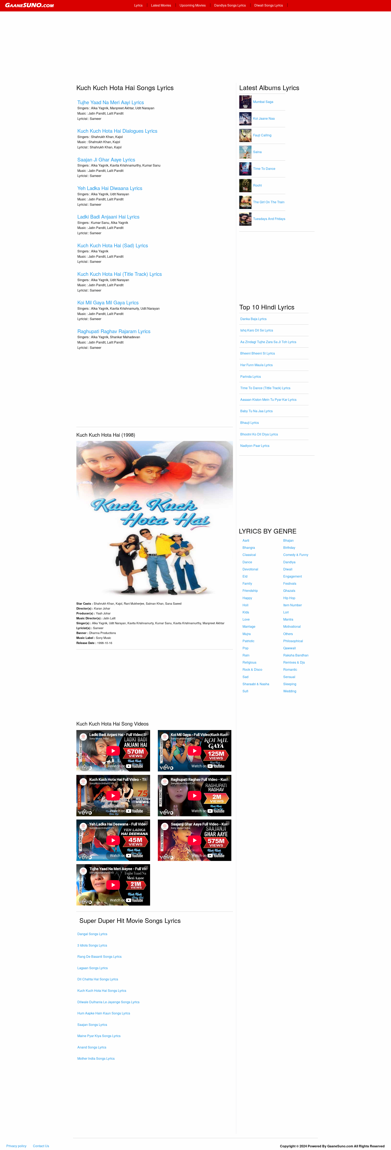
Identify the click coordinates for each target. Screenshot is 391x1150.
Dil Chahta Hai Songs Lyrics (97, 979)
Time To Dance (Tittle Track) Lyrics (265, 388)
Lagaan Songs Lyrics (92, 968)
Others (288, 633)
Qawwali (289, 648)
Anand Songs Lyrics (91, 1047)
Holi (245, 605)
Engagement (292, 576)
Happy (247, 597)
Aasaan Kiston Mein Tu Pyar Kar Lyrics (268, 399)
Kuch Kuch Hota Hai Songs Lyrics (101, 990)
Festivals (289, 583)
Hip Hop (289, 597)
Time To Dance (264, 168)
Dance (247, 562)
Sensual (289, 676)
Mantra (288, 619)
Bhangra (249, 547)
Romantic (290, 669)
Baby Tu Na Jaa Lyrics (256, 411)
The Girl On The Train (268, 201)
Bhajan (288, 540)
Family (247, 583)
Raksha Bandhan (296, 655)
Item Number (292, 605)
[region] (195, 49)
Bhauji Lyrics (249, 422)
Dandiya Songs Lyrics (230, 5)
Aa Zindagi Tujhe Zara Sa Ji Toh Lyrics (268, 341)
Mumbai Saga (263, 101)
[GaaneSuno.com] (66, 6)
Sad (245, 676)
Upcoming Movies (193, 5)
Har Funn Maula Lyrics (256, 364)
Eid (245, 576)
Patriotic (248, 641)
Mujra (247, 633)
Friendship (250, 590)
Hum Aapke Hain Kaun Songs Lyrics (103, 1013)
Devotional (250, 569)
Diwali (287, 569)
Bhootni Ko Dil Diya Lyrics (259, 434)
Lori (286, 612)
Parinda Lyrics (250, 376)
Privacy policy (16, 1145)
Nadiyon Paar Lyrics (254, 445)
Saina (257, 151)
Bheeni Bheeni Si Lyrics (257, 353)
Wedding (289, 691)
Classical (249, 554)
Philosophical (293, 641)
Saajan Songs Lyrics (92, 1024)
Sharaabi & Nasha (256, 684)
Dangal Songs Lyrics (92, 933)
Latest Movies (161, 5)
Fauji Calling (262, 135)
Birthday (289, 547)
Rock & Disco (252, 669)
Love (246, 619)
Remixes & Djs (294, 662)
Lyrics (138, 5)
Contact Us (41, 1145)
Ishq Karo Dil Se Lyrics (256, 330)
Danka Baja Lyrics (253, 318)
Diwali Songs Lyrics (268, 5)
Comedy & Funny (295, 554)
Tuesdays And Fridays (269, 218)
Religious (249, 662)
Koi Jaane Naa (264, 118)
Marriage (249, 626)
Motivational (292, 626)
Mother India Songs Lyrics (96, 1058)
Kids (246, 612)
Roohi (257, 185)
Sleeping (289, 684)
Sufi (245, 691)
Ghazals (289, 590)
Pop (245, 648)
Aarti (246, 540)
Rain (246, 655)
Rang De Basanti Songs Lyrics (99, 956)
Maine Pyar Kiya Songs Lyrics (99, 1035)
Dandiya (289, 562)
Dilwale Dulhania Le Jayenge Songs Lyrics (108, 1002)
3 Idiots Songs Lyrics (92, 945)
